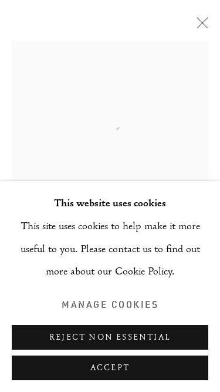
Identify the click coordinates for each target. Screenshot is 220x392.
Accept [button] (110, 368)
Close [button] (199, 26)
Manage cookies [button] (110, 304)
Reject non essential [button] (110, 338)
